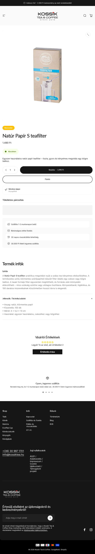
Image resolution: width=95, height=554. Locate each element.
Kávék (5, 420)
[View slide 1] (43, 392)
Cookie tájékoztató (35, 465)
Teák (4, 417)
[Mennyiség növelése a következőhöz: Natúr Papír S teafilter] (15, 170)
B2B (51, 424)
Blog (52, 420)
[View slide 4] (51, 392)
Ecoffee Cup (7, 428)
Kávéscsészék (8, 431)
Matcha (5, 424)
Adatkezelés (35, 459)
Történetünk (55, 417)
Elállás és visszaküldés (31, 425)
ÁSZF (32, 456)
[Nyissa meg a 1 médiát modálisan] (88, 34)
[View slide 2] (46, 392)
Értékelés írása (47, 352)
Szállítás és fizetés (34, 420)
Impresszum (35, 461)
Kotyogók (6, 435)
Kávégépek (7, 439)
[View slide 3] (49, 392)
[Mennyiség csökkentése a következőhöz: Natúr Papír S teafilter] (5, 170)
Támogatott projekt (35, 469)
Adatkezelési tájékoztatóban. (36, 530)
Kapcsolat (30, 417)
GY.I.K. (29, 430)
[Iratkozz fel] (50, 517)
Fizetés (47, 179)
